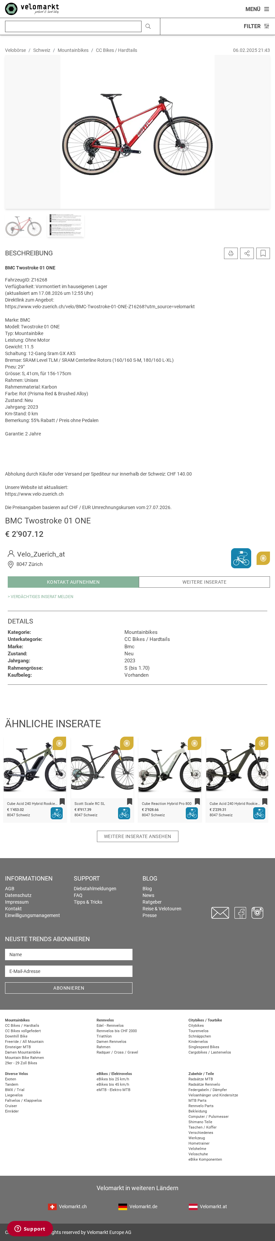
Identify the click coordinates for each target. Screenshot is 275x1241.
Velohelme (197, 1149)
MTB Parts (197, 1100)
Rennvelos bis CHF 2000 (117, 1031)
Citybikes (196, 1025)
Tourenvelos (198, 1031)
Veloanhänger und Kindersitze (213, 1095)
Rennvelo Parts (201, 1106)
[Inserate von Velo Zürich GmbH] (241, 558)
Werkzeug (196, 1138)
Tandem (11, 1084)
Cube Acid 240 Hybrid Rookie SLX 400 (173, 804)
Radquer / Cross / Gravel (117, 1052)
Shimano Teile (200, 1122)
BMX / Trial (14, 1090)
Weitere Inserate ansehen (137, 836)
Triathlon (104, 1036)
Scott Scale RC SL (22, 804)
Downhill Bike (16, 1036)
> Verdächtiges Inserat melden (40, 596)
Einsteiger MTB (18, 1047)
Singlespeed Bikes (203, 1047)
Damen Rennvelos (111, 1042)
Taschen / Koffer (202, 1127)
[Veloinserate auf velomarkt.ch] (32, 8)
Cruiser (11, 1106)
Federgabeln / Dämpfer (207, 1090)
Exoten (10, 1079)
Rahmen (103, 1047)
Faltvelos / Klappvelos (23, 1100)
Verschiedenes (200, 1133)
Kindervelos (198, 1042)
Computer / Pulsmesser (208, 1116)
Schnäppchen (199, 1036)
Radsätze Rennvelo (204, 1084)
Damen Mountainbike (23, 1052)
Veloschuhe (198, 1154)
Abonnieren (68, 988)
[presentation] (17, 768)
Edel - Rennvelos (110, 1025)
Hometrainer (199, 1143)
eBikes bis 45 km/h (113, 1084)
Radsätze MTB (200, 1079)
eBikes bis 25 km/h (113, 1079)
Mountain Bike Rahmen (24, 1058)
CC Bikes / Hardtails (22, 1025)
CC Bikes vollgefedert (23, 1031)
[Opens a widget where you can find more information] (30, 1229)
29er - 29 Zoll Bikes (21, 1063)
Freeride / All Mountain (24, 1042)
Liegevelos (14, 1095)
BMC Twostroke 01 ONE (229, 804)
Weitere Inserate (204, 582)
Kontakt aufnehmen (73, 582)
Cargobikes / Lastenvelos (209, 1052)
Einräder (12, 1111)
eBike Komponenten (205, 1159)
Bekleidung (197, 1111)
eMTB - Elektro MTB (113, 1090)
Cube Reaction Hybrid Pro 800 (99, 804)
